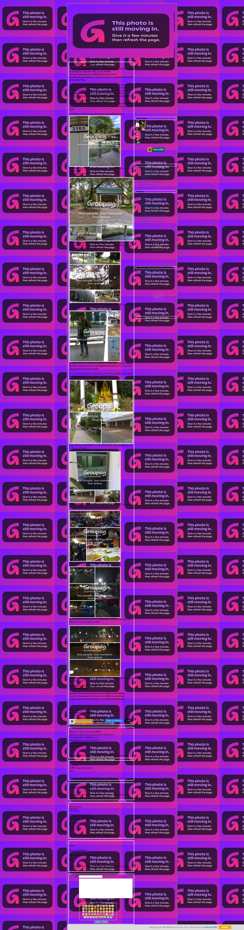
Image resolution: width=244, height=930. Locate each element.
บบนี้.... (144, 196)
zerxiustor (107, 795)
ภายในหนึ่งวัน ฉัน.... (149, 168)
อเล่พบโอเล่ (146, 179)
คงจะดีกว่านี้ (145, 213)
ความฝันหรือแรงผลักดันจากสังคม (153, 215)
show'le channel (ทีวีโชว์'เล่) (152, 182)
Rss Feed (143, 137)
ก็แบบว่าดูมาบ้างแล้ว (149, 185)
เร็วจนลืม (144, 218)
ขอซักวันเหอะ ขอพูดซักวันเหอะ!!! (153, 199)
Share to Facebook (114, 721)
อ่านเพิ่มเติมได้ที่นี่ (209, 927)
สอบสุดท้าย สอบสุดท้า (150, 207)
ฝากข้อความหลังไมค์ (147, 134)
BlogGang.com (147, 320)
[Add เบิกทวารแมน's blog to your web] (156, 274)
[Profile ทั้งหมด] (160, 128)
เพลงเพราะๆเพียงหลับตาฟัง (151, 173)
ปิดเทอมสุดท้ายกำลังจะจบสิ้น (152, 204)
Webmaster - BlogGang (150, 270)
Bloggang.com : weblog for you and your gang (18, 1)
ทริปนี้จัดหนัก (146, 176)
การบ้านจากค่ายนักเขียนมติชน (153, 210)
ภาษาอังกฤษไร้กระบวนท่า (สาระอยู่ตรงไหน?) (158, 171)
